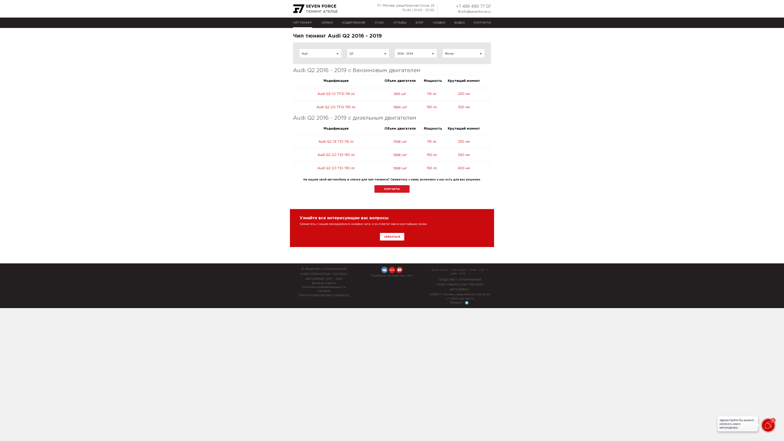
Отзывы (399, 22)
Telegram (456, 303)
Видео (459, 22)
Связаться (392, 237)
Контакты (482, 22)
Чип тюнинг (302, 22)
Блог (420, 22)
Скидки (439, 22)
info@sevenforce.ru (476, 11)
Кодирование (353, 22)
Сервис (327, 22)
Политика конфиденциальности (324, 287)
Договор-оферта (324, 283)
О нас (379, 22)
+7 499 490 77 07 (473, 6)
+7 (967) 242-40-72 (460, 299)
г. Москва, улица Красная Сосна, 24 (407, 5)
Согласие (324, 291)
